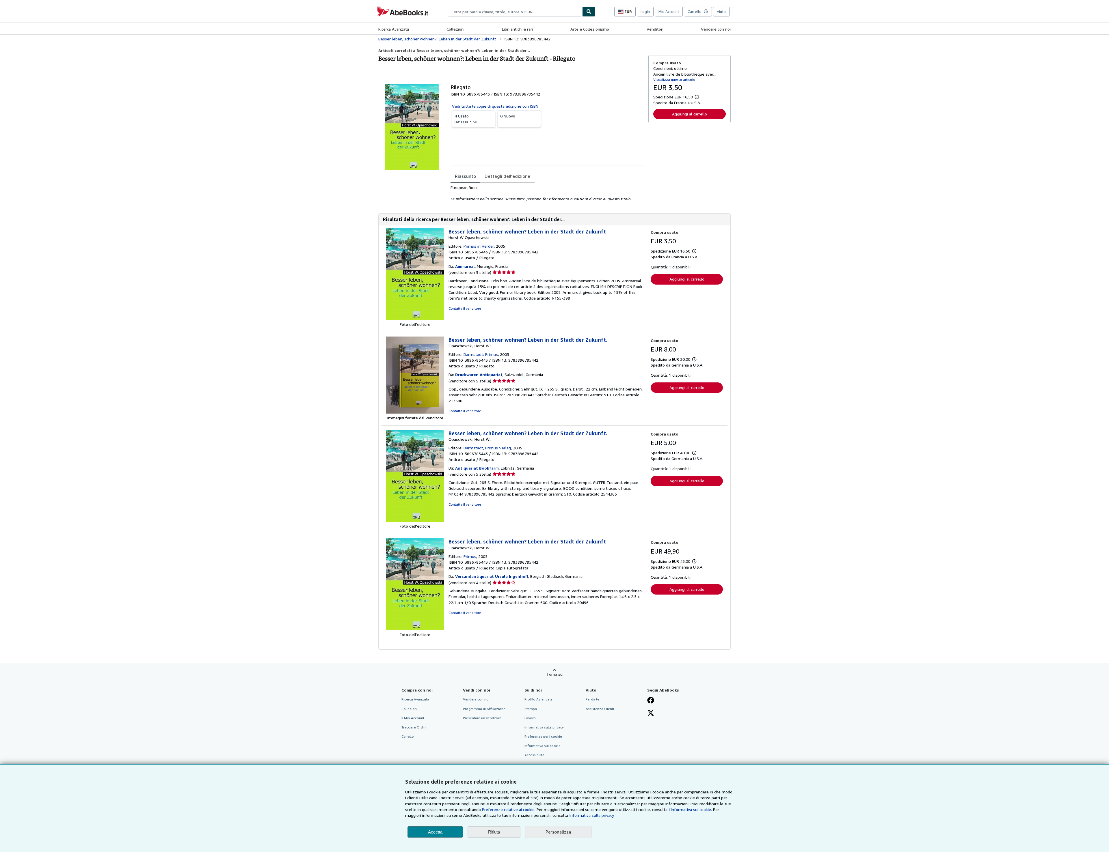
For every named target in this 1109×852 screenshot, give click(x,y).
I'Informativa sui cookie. (690, 809)
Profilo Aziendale (538, 699)
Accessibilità (534, 755)
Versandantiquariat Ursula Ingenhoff (491, 576)
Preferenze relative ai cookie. (508, 809)
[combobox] (515, 11)
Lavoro (530, 718)
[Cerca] (589, 11)
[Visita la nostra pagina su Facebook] (650, 700)
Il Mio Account (412, 718)
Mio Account (668, 11)
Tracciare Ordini (414, 727)
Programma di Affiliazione (484, 709)
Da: (466, 118)
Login (645, 11)
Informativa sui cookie (542, 745)
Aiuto (721, 11)
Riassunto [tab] (465, 176)
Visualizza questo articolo (674, 79)
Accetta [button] (435, 831)
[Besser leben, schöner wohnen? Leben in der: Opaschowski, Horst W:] (415, 628)
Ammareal (465, 266)
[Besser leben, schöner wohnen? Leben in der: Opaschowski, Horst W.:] (415, 412)
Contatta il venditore (465, 308)
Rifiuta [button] (494, 831)
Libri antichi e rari (517, 29)
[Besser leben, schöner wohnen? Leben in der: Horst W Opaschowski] (415, 318)
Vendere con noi (716, 29)
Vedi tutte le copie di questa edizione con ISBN (495, 106)
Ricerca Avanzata (393, 29)
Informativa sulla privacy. (592, 815)
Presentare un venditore (482, 718)
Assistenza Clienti (600, 709)
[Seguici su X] (650, 713)
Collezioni (455, 29)
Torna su (554, 674)
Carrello (407, 736)
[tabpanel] (547, 193)
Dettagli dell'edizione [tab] (507, 176)
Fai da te (592, 699)
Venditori (655, 29)
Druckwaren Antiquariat (479, 374)
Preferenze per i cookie (543, 736)
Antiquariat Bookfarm (477, 468)
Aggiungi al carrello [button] (689, 113)
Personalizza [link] (558, 831)
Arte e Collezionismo (589, 29)
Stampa (530, 709)
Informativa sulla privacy (544, 727)
